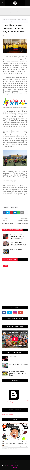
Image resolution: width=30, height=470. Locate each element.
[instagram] (15, 312)
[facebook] (4, 312)
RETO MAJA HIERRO (16, 250)
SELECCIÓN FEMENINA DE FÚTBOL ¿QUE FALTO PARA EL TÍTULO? (17, 373)
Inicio (4, 19)
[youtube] (20, 312)
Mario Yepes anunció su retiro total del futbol (18, 365)
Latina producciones (9, 35)
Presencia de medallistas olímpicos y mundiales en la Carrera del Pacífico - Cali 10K (18, 236)
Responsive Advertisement (15, 12)
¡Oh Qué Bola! (4, 448)
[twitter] (9, 312)
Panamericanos (14, 207)
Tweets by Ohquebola (7, 414)
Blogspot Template (11, 466)
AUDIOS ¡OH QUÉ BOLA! (12, 448)
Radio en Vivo (12, 356)
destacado (8, 19)
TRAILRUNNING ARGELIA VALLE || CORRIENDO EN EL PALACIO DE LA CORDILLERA (18, 244)
